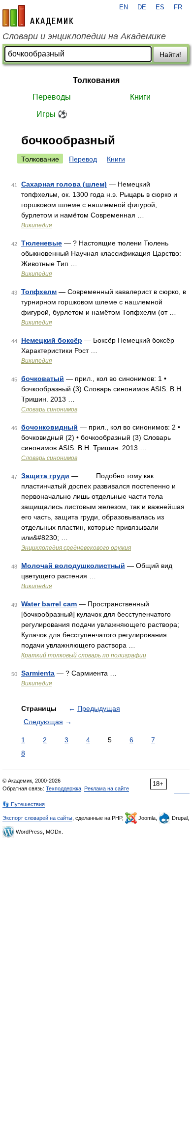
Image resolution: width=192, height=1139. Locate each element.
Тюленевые (41, 243)
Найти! (170, 54)
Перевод (83, 159)
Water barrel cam (49, 604)
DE (141, 7)
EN (123, 7)
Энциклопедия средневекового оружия (76, 547)
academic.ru (37, 16)
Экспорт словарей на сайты (37, 818)
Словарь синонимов (49, 409)
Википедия (36, 225)
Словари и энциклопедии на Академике (84, 36)
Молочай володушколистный (73, 566)
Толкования (96, 80)
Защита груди (45, 476)
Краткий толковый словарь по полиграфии (83, 655)
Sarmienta (38, 673)
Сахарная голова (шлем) (64, 184)
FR (178, 7)
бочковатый (42, 378)
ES (160, 7)
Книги (140, 97)
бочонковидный (49, 427)
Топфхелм (39, 292)
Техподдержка (63, 788)
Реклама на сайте (106, 788)
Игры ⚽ (51, 114)
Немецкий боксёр (51, 340)
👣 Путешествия (23, 804)
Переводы (51, 97)
